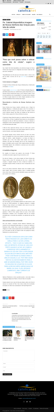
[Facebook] (46, 3)
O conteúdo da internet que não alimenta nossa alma (29, 339)
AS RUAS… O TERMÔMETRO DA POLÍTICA (17, 339)
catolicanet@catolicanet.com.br (29, 398)
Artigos (13, 14)
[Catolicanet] (27, 9)
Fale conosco (15, 2)
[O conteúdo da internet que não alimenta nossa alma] (30, 333)
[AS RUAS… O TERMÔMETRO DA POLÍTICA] (18, 333)
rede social (23, 76)
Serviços (18, 14)
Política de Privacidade (44, 408)
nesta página (10, 86)
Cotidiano (8, 17)
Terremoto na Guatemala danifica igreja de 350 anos (10, 306)
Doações (21, 2)
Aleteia (8, 289)
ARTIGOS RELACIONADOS (8, 327)
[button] (49, 14)
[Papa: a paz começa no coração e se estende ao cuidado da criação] (7, 333)
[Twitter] (48, 3)
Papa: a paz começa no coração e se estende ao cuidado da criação (7, 339)
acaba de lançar (13, 90)
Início (4, 17)
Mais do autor (18, 327)
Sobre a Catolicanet (7, 2)
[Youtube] (50, 3)
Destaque (8, 19)
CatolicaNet (6, 29)
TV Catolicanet (35, 408)
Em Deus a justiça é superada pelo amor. (27, 306)
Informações (27, 2)
